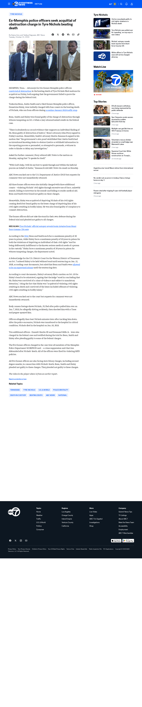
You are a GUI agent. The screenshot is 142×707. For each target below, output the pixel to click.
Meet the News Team (126, 522)
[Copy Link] (78, 34)
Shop (91, 526)
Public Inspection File (95, 549)
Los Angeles (66, 512)
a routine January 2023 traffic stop (61, 110)
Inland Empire (67, 519)
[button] (9, 4)
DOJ (26, 235)
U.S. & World (41, 522)
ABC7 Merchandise (126, 533)
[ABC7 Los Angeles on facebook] (10, 540)
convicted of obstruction (20, 90)
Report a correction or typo (17, 379)
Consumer (40, 529)
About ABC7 (123, 519)
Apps (91, 515)
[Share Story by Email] (73, 34)
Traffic (38, 519)
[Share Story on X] (58, 34)
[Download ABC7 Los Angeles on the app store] (116, 540)
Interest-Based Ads (81, 549)
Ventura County (67, 522)
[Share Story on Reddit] (63, 34)
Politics (39, 526)
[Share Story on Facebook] (53, 34)
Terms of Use (70, 549)
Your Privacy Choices (24, 549)
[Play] (113, 81)
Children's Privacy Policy (39, 549)
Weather (39, 515)
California (65, 526)
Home (38, 512)
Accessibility (123, 526)
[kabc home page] (14, 511)
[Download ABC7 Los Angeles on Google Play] (128, 540)
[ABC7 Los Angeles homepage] (22, 4)
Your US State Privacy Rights (56, 549)
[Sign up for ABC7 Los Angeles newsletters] (26, 540)
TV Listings (122, 515)
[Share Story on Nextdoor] (68, 34)
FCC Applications (108, 549)
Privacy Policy (12, 549)
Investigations (94, 522)
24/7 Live (38, 4)
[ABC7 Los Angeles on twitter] (15, 540)
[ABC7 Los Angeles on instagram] (21, 540)
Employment (123, 529)
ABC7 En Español (95, 519)
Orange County (67, 515)
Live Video (93, 512)
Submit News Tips (125, 512)
